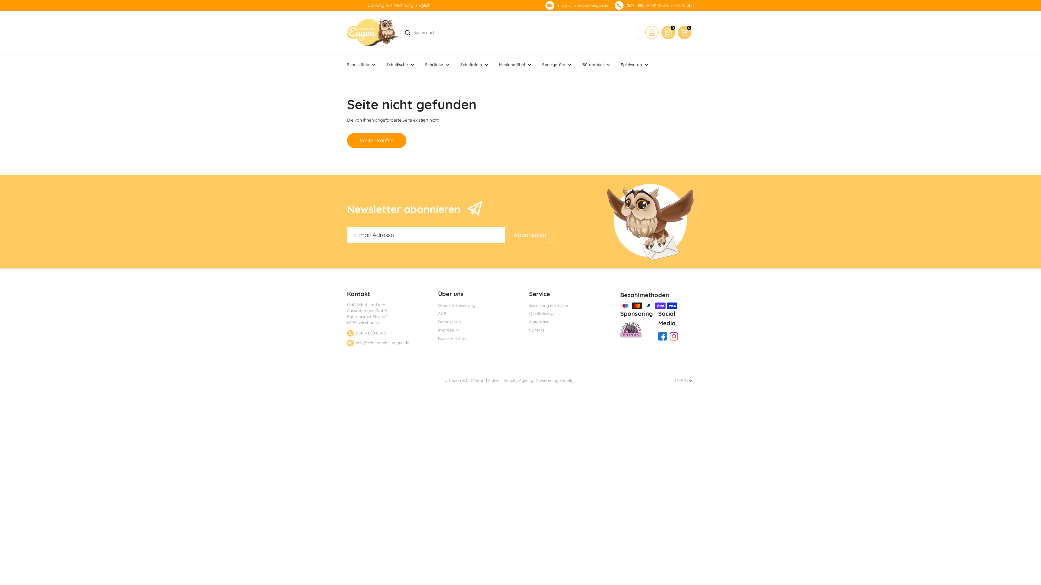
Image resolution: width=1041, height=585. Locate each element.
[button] (684, 32)
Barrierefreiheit (452, 338)
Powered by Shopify (555, 380)
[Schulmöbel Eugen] (373, 32)
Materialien (539, 321)
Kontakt (536, 330)
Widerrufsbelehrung (456, 305)
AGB (442, 313)
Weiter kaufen (377, 140)
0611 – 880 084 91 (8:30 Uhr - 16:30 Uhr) (660, 5)
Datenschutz (450, 321)
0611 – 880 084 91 (372, 333)
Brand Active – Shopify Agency (504, 380)
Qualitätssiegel (542, 313)
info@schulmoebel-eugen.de (582, 5)
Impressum (448, 330)
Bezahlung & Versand (549, 305)
